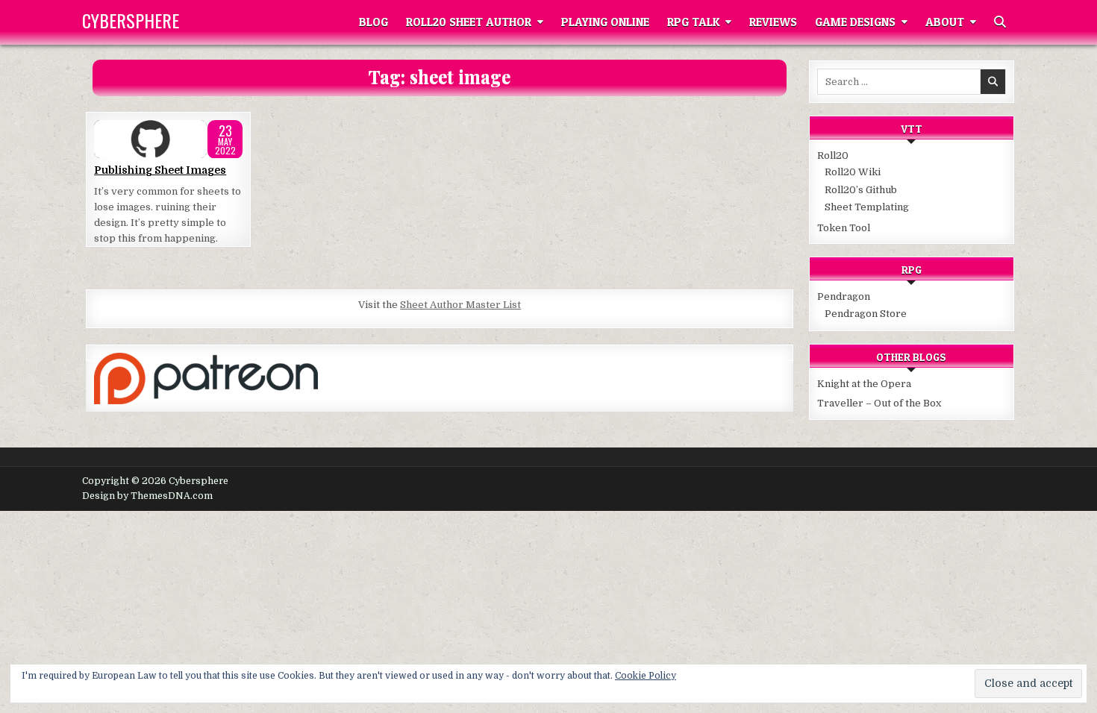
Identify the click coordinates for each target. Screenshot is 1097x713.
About (944, 22)
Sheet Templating (867, 207)
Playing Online (605, 22)
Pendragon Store (866, 313)
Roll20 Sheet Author (468, 22)
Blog (373, 22)
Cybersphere (130, 20)
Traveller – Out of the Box (879, 403)
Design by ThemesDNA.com (147, 496)
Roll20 (832, 155)
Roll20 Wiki (853, 172)
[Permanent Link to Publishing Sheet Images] (168, 139)
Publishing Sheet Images (160, 170)
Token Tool (843, 227)
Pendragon (843, 296)
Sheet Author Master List (460, 304)
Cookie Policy (645, 675)
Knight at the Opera (864, 383)
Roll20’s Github (861, 189)
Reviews (773, 22)
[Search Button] (1000, 22)
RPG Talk (693, 22)
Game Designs (855, 22)
